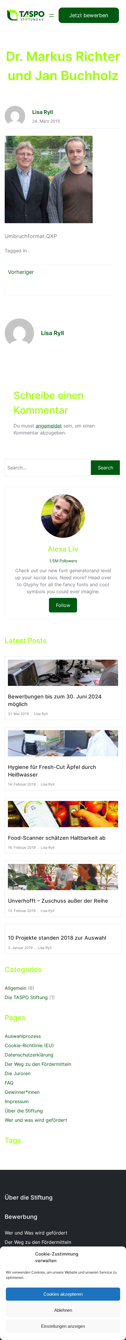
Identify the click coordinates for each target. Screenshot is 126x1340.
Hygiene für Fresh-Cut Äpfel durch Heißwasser (52, 770)
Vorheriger (21, 272)
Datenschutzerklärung (29, 1055)
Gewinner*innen (22, 1092)
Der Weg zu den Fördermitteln (38, 1064)
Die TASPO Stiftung (26, 997)
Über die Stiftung (24, 1111)
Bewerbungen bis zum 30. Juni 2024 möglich (55, 700)
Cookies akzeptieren (63, 1294)
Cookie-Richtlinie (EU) (29, 1045)
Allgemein (15, 988)
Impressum (17, 1101)
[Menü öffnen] (51, 15)
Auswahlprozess (23, 1036)
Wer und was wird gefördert (36, 1120)
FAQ (9, 1083)
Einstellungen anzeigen (63, 1326)
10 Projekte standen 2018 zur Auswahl (57, 938)
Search (105, 468)
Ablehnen (63, 1310)
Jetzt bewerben (88, 15)
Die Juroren (17, 1073)
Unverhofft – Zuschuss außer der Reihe (58, 901)
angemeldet (49, 426)
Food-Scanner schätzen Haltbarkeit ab (56, 838)
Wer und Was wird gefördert (36, 1233)
